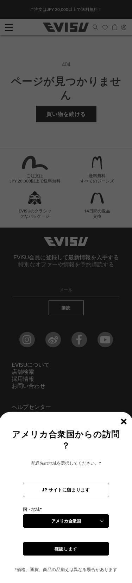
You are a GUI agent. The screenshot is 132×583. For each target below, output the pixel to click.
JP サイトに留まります (66, 490)
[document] (66, 500)
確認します (66, 549)
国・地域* (32, 509)
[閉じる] (123, 421)
